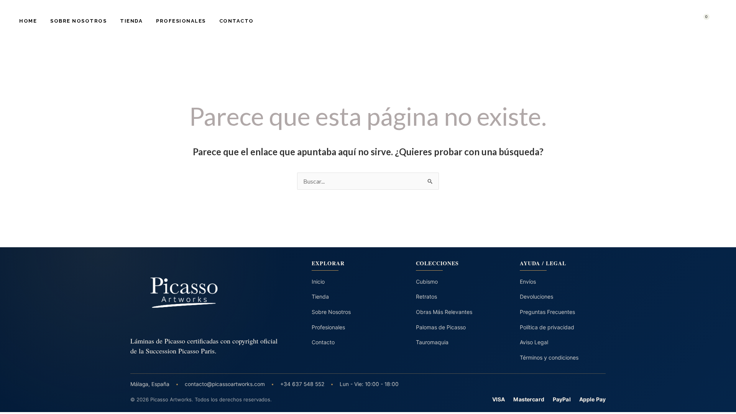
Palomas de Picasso (441, 327)
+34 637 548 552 (302, 384)
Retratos (426, 296)
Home (28, 21)
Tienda (131, 21)
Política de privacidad (547, 327)
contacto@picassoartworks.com (225, 384)
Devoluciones (536, 296)
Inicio (318, 281)
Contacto (236, 21)
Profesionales (181, 21)
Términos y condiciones (549, 357)
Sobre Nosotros (78, 21)
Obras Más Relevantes (444, 312)
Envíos (528, 281)
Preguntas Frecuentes (547, 312)
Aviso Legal (534, 342)
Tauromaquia (432, 342)
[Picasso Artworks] (205, 292)
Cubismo (427, 281)
